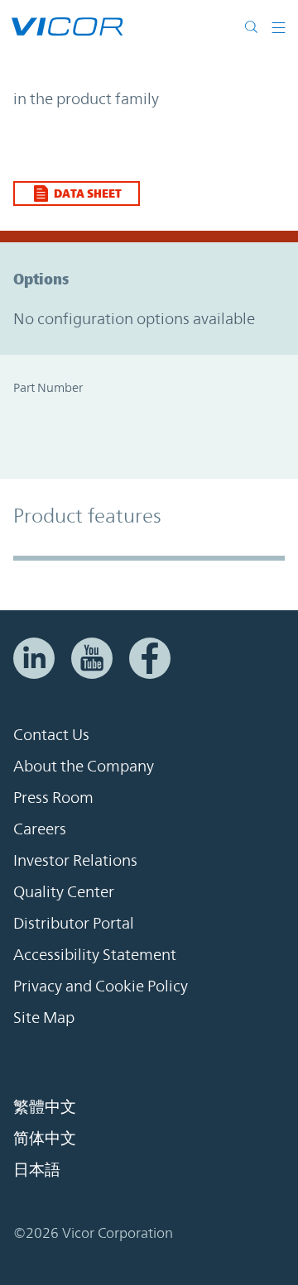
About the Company (83, 766)
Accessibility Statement (94, 954)
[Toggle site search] (255, 26)
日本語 (36, 1169)
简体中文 (44, 1138)
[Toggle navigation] (278, 26)
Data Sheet (88, 193)
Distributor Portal (73, 923)
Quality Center (63, 891)
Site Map (43, 1017)
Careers (39, 828)
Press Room (53, 797)
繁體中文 (44, 1106)
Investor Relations (75, 860)
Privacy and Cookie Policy (100, 986)
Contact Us (51, 734)
